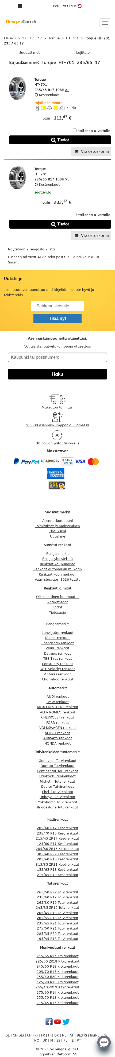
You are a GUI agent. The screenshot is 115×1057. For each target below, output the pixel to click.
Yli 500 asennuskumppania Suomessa (57, 425)
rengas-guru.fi (67, 1049)
